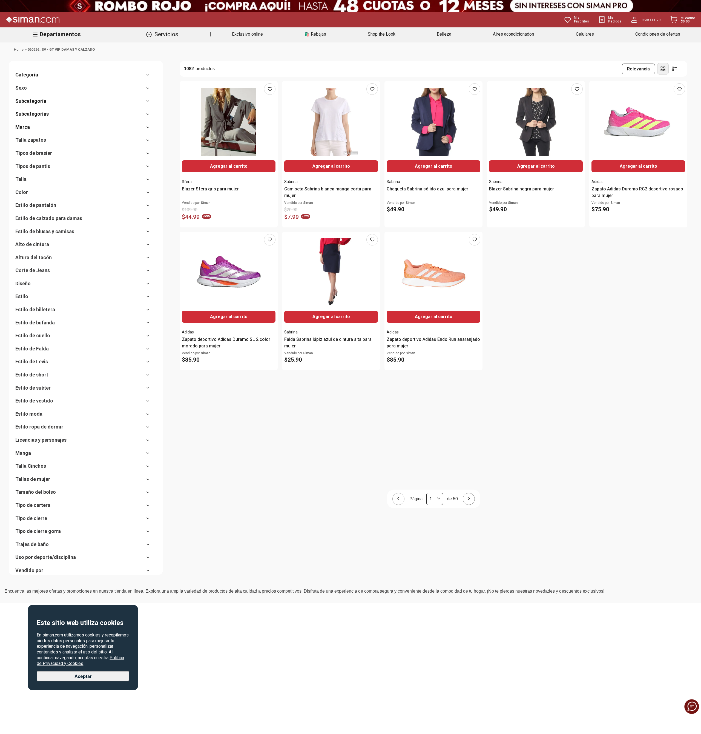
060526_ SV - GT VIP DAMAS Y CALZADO (61, 49)
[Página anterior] (398, 499)
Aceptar (83, 676)
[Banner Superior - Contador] (350, 6)
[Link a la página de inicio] (19, 49)
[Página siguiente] (469, 499)
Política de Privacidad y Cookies (80, 660)
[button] (85, 75)
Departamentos (60, 34)
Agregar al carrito (331, 166)
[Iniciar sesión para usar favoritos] (269, 89)
